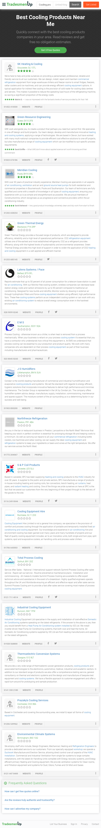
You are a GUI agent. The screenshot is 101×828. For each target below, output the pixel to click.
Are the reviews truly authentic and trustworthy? (30, 800)
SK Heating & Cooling (29, 64)
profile (38, 107)
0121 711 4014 (11, 597)
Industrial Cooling (13, 619)
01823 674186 (10, 160)
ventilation (27, 185)
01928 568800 (10, 644)
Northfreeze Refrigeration (32, 418)
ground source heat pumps (56, 185)
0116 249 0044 (11, 501)
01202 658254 (10, 213)
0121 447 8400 (11, 773)
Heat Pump (33, 625)
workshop (78, 749)
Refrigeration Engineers (83, 746)
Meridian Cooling (27, 170)
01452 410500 (10, 107)
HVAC (81, 477)
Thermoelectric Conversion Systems (38, 653)
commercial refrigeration (65, 437)
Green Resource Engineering (33, 117)
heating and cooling (54, 477)
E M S (20, 322)
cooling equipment (73, 85)
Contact (95, 824)
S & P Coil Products (28, 465)
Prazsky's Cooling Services (32, 700)
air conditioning (14, 185)
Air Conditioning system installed (54, 625)
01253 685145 (10, 259)
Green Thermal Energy (30, 223)
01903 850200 (10, 408)
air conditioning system (23, 300)
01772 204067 (10, 455)
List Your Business (58, 824)
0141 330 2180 (11, 690)
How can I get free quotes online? (22, 791)
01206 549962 (10, 724)
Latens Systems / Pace (30, 269)
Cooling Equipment (13, 523)
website (26, 107)
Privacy (84, 824)
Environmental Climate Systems (36, 734)
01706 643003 (10, 548)
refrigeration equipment (79, 238)
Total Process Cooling (30, 557)
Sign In (74, 824)
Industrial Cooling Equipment (34, 607)
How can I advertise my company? (23, 808)
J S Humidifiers (26, 368)
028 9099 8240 (11, 312)
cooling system (68, 337)
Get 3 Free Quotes (50, 50)
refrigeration (10, 443)
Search (75, 4)
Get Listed (91, 4)
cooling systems (27, 297)
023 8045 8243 (11, 359)
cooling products (23, 384)
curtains (82, 483)
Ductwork (9, 752)
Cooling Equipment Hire (31, 511)
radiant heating (22, 486)
